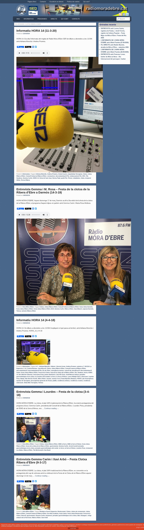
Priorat (70, 178)
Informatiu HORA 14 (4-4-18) (35, 320)
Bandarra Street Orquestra (48, 511)
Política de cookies (73, 1)
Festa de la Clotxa (44, 372)
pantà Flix (64, 178)
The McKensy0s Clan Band (41, 450)
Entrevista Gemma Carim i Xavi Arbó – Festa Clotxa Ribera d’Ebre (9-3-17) (51, 461)
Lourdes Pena (80, 448)
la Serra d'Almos (61, 376)
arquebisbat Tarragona (75, 174)
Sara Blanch (78, 309)
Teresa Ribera (25, 180)
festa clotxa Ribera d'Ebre (24, 309)
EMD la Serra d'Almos (74, 444)
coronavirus (51, 176)
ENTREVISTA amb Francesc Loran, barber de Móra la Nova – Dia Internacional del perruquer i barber (113, 56)
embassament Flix (76, 176)
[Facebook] (123, 14)
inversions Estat (38, 374)
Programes (42, 19)
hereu (86, 372)
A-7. (37, 366)
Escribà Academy (53, 513)
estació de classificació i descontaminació (78, 370)
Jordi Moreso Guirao (72, 374)
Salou (82, 178)
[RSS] (120, 14)
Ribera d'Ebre (69, 309)
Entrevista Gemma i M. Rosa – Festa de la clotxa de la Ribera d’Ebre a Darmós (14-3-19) (53, 191)
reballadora (76, 178)
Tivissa (18, 311)
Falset (18, 372)
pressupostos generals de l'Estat (41, 380)
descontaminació (21, 370)
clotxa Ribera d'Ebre (51, 307)
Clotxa (85, 174)
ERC (83, 176)
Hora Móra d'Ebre (28, 307)
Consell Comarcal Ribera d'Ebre (36, 176)
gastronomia (54, 446)
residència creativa (76, 380)
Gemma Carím (27, 178)
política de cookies (50, 526)
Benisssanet (62, 511)
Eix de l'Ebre (46, 370)
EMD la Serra (62, 444)
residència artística (63, 380)
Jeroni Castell (73, 446)
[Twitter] (127, 14)
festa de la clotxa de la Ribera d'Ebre (62, 372)
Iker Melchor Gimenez (26, 374)
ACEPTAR (73, 528)
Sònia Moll (27, 382)
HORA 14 (36, 178)
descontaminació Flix (62, 176)
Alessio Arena (60, 366)
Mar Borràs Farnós (31, 378)
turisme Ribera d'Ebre (29, 311)
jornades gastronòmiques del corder (46, 448)
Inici (18, 19)
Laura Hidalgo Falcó (74, 376)
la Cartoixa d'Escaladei (42, 376)
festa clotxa (63, 513)
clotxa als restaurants (78, 511)
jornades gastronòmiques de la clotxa (65, 515)
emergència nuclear (57, 370)
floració (23, 515)
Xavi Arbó (44, 517)
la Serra (53, 376)
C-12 (24, 368)
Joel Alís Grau (60, 374)
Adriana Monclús (41, 174)
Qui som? (86, 1)
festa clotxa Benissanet (75, 513)
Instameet (49, 515)
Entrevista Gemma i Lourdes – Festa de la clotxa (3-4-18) (53, 393)
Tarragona (34, 382)
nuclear (48, 378)
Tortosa (40, 382)
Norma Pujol (56, 178)
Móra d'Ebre (42, 378)
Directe (54, 19)
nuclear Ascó (56, 378)
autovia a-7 (80, 366)
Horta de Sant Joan (45, 178)
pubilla (55, 380)
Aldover (53, 366)
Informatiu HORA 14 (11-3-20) (36, 30)
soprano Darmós (88, 309)
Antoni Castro (62, 174)
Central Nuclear (32, 368)
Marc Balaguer (82, 515)
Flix (87, 176)
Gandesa (19, 178)
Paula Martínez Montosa (68, 378)
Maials (22, 378)
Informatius (29, 19)
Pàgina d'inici (32, 1)
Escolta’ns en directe (56, 1)
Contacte (43, 1)
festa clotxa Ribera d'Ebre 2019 (44, 309)
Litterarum (84, 376)
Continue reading (51, 408)
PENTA (79, 378)
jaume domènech (49, 374)
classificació (42, 368)
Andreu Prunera (52, 174)
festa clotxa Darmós (86, 307)
